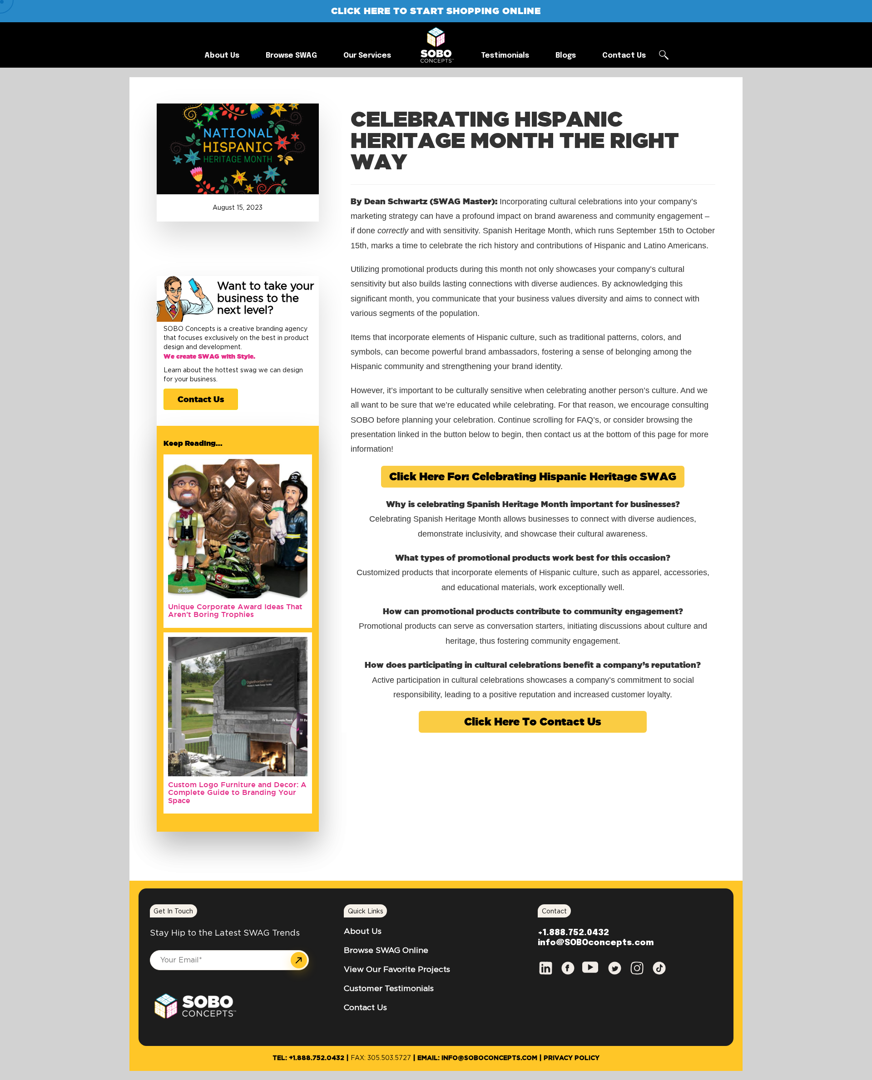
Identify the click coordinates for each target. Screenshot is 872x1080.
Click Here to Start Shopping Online (436, 10)
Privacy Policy (572, 1058)
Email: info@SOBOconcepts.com (477, 1058)
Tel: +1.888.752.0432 (308, 1058)
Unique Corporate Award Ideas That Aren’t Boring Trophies (235, 610)
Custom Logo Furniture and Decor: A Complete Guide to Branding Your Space (237, 792)
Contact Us (201, 399)
